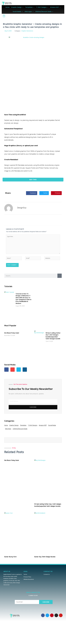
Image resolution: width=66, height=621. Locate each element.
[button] (33, 179)
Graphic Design (16, 7)
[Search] (59, 276)
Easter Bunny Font (10, 557)
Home (7, 7)
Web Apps (28, 12)
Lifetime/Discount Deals (43, 12)
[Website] (52, 259)
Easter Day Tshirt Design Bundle (44, 557)
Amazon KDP (54, 7)
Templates (29, 7)
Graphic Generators (27, 31)
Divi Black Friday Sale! (11, 333)
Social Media (17, 12)
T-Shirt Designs (41, 7)
